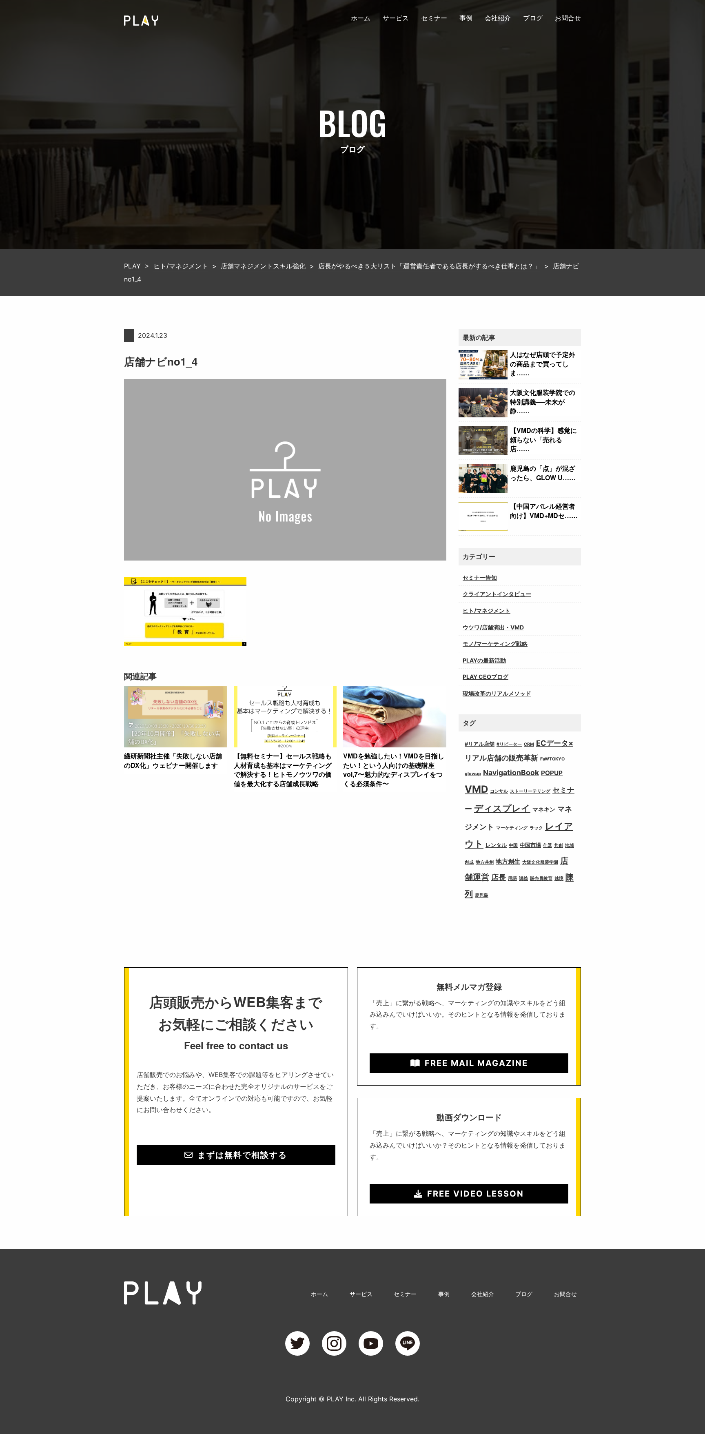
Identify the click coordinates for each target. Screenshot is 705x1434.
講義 (523, 878)
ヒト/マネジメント (486, 610)
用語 (512, 878)
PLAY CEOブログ (485, 676)
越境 (558, 878)
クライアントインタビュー (497, 593)
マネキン (543, 809)
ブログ (533, 18)
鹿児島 (481, 895)
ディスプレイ (502, 807)
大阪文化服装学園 (540, 862)
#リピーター (509, 744)
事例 (465, 18)
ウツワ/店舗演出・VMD (493, 627)
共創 (558, 845)
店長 (498, 877)
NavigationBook (511, 772)
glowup (473, 773)
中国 (513, 845)
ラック (536, 828)
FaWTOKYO (552, 759)
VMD (476, 789)
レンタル (496, 845)
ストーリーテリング (530, 791)
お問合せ (568, 18)
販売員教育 (541, 878)
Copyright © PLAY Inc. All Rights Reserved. (352, 1399)
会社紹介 (498, 18)
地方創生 (508, 861)
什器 (547, 845)
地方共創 (485, 862)
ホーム (360, 18)
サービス (396, 18)
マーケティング (512, 828)
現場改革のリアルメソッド (497, 693)
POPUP (552, 773)
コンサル (499, 791)
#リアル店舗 (479, 744)
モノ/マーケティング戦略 (495, 643)
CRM (529, 744)
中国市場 (530, 845)
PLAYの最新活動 (484, 660)
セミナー (434, 18)
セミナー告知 (480, 577)
